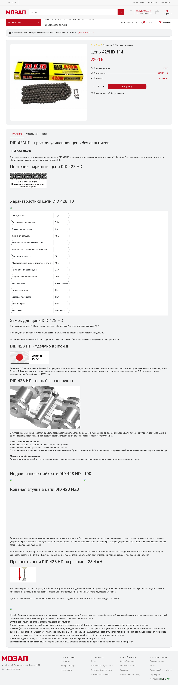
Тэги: (44, 133)
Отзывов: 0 (108, 45)
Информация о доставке (102, 665)
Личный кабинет (127, 661)
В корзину (127, 86)
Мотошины (160, 679)
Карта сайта (66, 670)
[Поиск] (121, 12)
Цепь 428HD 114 (85, 32)
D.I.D (165, 68)
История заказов (128, 665)
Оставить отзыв (124, 45)
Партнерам (155, 674)
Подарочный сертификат (161, 670)
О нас (93, 661)
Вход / (124, 22)
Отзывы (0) (32, 133)
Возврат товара (68, 665)
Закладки (124, 670)
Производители (157, 661)
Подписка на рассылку (130, 674)
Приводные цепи (65, 32)
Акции (152, 665)
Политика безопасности (101, 670)
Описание (17, 133)
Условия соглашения (100, 674)
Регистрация (132, 22)
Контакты (65, 661)
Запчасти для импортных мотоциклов (33, 32)
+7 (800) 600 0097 (12, 669)
